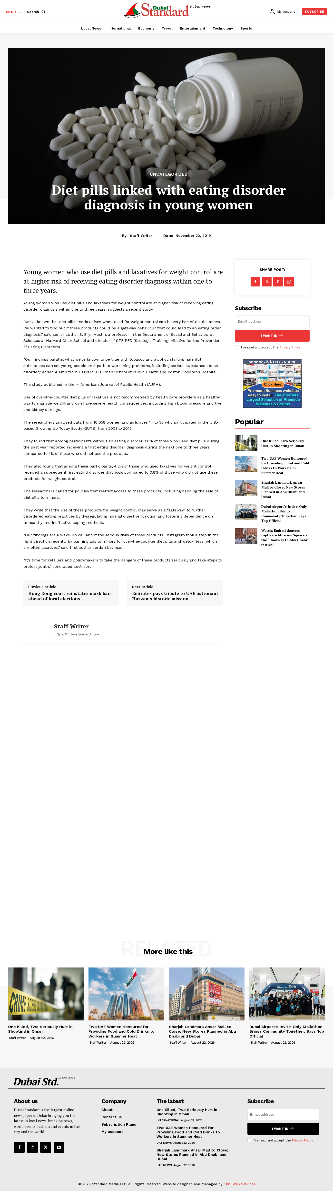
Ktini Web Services (239, 1184)
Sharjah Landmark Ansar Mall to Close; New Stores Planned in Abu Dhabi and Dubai (283, 489)
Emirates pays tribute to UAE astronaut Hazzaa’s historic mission (175, 596)
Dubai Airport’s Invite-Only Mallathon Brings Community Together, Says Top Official (284, 513)
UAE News (164, 1142)
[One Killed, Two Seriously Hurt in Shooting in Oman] (246, 443)
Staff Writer (141, 236)
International (168, 1120)
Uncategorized (169, 174)
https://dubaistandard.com (76, 634)
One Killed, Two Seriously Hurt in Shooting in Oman (282, 443)
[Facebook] (255, 281)
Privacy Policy (289, 347)
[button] (37, 12)
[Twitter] (267, 281)
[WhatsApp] (289, 281)
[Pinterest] (278, 281)
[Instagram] (32, 1147)
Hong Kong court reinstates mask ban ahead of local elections (69, 596)
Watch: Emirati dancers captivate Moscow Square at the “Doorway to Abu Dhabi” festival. (285, 537)
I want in (269, 335)
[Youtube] (59, 1147)
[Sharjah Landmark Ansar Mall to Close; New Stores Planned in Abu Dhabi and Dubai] (246, 488)
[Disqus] (123, 719)
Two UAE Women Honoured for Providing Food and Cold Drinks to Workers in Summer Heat (285, 465)
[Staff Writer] (35, 629)
